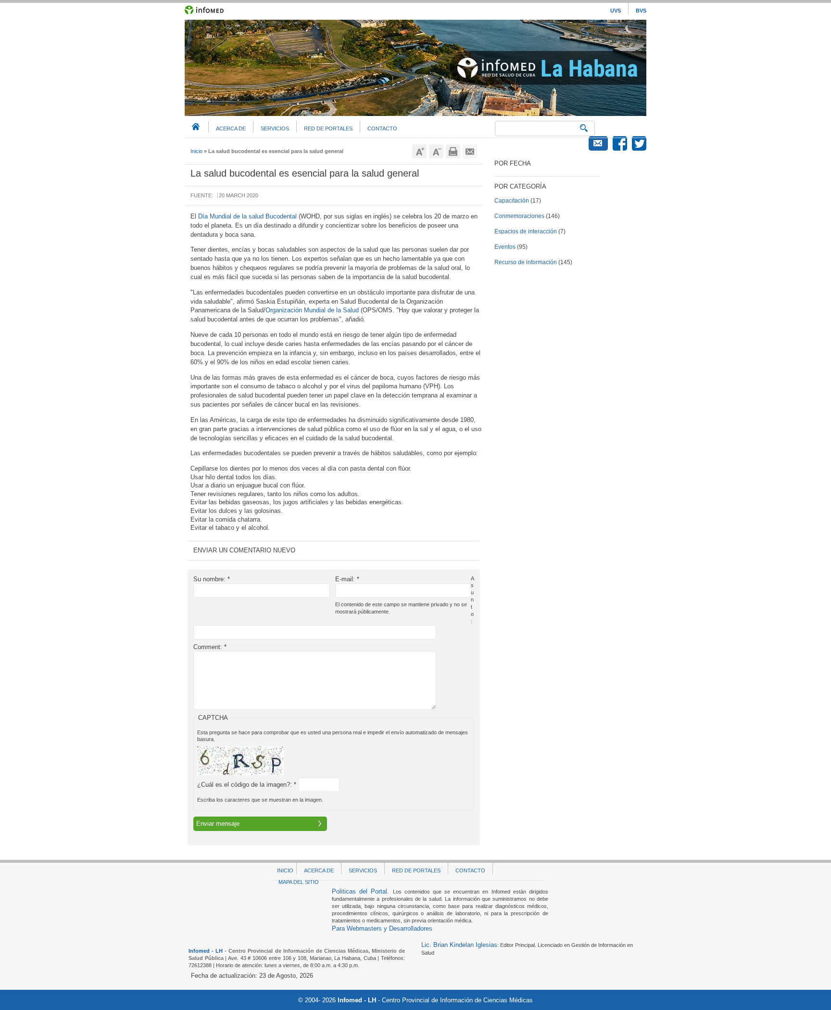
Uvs (615, 10)
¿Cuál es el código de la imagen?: (246, 784)
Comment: (210, 647)
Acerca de (231, 128)
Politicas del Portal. (362, 891)
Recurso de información (525, 262)
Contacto (382, 128)
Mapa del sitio (298, 882)
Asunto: (472, 599)
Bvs (641, 10)
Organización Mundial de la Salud (312, 310)
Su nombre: (211, 579)
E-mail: (347, 579)
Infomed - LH (206, 951)
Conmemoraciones (519, 216)
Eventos (505, 246)
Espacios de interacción (525, 231)
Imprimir (453, 151)
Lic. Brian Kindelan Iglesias (459, 944)
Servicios (275, 128)
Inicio (196, 151)
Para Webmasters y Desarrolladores (382, 928)
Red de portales (328, 128)
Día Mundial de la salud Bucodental (247, 216)
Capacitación (511, 200)
